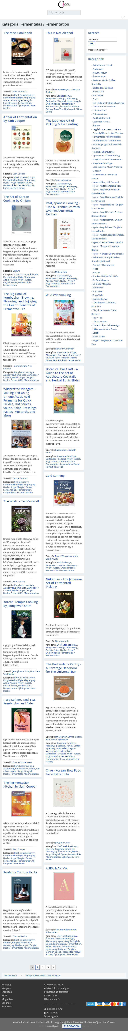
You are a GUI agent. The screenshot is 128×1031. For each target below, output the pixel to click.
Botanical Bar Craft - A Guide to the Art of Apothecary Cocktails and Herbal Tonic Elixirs (63, 374)
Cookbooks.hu (10, 975)
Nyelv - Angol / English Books (17, 101)
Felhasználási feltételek (56, 991)
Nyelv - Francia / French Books (108, 242)
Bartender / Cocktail (25, 768)
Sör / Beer (98, 291)
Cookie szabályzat (54, 984)
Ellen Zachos (19, 581)
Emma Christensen (22, 762)
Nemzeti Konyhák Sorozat (106, 181)
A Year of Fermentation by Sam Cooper (20, 119)
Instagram (52, 1016)
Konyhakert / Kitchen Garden (18, 492)
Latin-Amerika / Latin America (107, 166)
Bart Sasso (51, 739)
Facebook (52, 1012)
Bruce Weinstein (63, 556)
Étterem (34, 274)
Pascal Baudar (20, 478)
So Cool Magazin (101, 280)
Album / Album (100, 72)
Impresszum (51, 995)
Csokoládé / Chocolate (104, 106)
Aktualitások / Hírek (102, 65)
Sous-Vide (98, 295)
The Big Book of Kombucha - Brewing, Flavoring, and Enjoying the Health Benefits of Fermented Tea (20, 301)
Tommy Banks (20, 936)
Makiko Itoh (61, 271)
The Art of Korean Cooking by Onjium (17, 198)
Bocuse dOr (98, 91)
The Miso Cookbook (17, 33)
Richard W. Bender (64, 348)
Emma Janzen (75, 736)
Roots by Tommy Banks (20, 872)
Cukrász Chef (99, 110)
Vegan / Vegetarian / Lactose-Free (61, 749)
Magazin (97, 170)
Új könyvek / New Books (19, 107)
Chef (16, 94)
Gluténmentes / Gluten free (107, 140)
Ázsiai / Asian (10, 100)
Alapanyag (29, 97)
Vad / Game (99, 336)
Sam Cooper (19, 173)
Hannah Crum (20, 365)
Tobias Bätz (52, 932)
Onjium (16, 270)
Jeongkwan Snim (21, 671)
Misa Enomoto (20, 91)
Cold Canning (55, 476)
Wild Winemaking (58, 295)
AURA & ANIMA (56, 868)
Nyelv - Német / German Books (61, 946)
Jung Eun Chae (62, 842)
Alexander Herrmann (65, 929)
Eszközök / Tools (101, 121)
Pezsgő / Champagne (103, 264)
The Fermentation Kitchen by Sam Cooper (20, 784)
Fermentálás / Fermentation (17, 185)
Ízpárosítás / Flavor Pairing (63, 760)
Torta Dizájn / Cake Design (106, 325)
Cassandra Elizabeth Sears (61, 451)
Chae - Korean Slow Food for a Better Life (63, 772)
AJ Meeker (63, 739)
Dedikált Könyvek (101, 117)
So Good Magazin (102, 283)
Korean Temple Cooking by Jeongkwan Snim (20, 604)
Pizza (95, 268)
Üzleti (95, 332)
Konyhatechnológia (13, 97)
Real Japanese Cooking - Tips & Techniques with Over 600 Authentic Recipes (63, 208)
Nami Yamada (62, 641)
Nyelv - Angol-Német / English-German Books (61, 950)
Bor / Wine (63, 354)
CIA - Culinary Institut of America (108, 102)
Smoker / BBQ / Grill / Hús (105, 276)
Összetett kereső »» (98, 49)
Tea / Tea (58, 109)
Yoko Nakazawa (63, 179)
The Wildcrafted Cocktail (21, 501)
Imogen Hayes (62, 89)
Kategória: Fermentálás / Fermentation (43, 975)
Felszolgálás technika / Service (108, 133)
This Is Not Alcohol (59, 33)
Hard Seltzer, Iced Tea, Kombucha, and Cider (19, 701)
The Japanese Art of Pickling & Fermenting (62, 122)
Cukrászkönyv (100, 114)
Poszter (96, 272)
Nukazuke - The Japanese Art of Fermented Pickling (64, 583)
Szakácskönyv (27, 94)
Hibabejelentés (52, 999)
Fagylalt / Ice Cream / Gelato (107, 129)
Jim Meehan (61, 736)
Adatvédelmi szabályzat (57, 988)
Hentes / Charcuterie (103, 151)
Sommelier (20, 374)
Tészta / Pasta (100, 321)
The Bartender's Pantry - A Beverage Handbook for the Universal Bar (63, 668)
